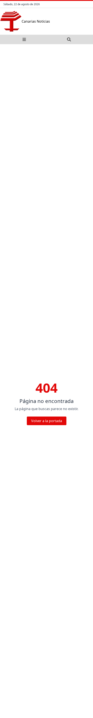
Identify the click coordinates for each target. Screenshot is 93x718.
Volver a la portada (46, 420)
